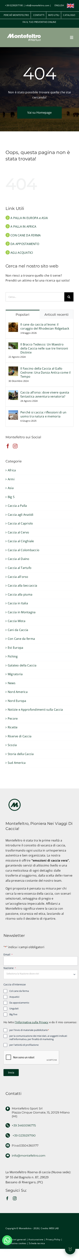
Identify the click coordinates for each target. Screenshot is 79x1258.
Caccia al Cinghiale (21, 541)
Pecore (13, 719)
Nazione (9, 968)
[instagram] (15, 1198)
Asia (11, 488)
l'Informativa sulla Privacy (31, 1022)
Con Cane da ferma (21, 639)
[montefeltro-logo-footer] (15, 798)
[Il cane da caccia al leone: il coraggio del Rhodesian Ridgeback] (13, 325)
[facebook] (7, 1198)
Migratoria (15, 674)
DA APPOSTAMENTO (24, 244)
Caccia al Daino (18, 559)
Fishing (13, 656)
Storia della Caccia (21, 754)
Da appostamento (19, 1002)
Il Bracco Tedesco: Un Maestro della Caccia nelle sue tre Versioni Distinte (44, 348)
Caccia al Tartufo (19, 568)
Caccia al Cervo (18, 532)
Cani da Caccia (18, 630)
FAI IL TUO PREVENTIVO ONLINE (39, 22)
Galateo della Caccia (22, 665)
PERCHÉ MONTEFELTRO (16, 15)
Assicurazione (35, 1239)
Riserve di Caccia (19, 736)
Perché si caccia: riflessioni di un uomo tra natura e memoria (43, 414)
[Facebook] (8, 446)
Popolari (22, 315)
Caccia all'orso (18, 577)
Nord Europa (17, 701)
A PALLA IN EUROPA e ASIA (29, 218)
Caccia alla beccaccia (22, 586)
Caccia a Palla (17, 506)
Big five (13, 1014)
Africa (12, 470)
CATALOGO (69, 15)
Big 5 (11, 497)
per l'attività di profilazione (24, 1044)
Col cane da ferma (19, 991)
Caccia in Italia (18, 603)
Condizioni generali (16, 1239)
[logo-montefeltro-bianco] (24, 33)
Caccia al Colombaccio (23, 550)
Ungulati (14, 1008)
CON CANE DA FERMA (25, 235)
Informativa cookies (16, 1243)
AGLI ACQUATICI (21, 253)
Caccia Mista (16, 621)
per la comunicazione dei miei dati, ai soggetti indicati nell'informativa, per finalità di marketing (38, 1037)
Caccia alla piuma (20, 594)
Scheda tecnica (37, 1243)
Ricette (13, 727)
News (11, 683)
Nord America (18, 692)
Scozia (12, 745)
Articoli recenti (56, 315)
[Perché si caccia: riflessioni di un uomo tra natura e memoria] (13, 413)
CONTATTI (38, 15)
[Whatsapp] (7, 1240)
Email (8, 954)
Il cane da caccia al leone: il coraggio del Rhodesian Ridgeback (44, 326)
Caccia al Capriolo (20, 523)
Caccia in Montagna (21, 612)
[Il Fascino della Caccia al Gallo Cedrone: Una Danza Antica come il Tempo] (13, 369)
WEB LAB (54, 1228)
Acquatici (14, 996)
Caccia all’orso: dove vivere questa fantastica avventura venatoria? (44, 394)
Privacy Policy (53, 1239)
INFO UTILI (53, 15)
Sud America (17, 763)
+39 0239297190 (14, 5)
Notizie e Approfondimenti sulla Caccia (35, 710)
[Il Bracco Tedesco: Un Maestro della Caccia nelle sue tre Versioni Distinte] (13, 345)
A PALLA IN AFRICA (23, 227)
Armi (11, 479)
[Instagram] (15, 446)
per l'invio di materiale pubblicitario (29, 1030)
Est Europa (15, 648)
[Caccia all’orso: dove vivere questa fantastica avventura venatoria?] (13, 393)
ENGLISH (59, 5)
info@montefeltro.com (37, 5)
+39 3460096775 (24, 1125)
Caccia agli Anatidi (20, 515)
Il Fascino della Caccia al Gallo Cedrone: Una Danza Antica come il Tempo (45, 372)
